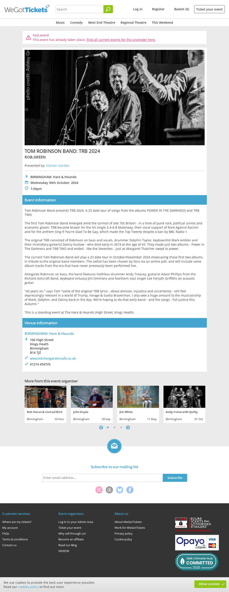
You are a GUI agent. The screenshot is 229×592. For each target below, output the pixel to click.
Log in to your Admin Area (75, 522)
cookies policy (28, 587)
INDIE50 (63, 551)
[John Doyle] (92, 396)
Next (128, 427)
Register (158, 9)
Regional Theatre (133, 22)
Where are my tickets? (17, 522)
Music (60, 22)
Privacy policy (123, 533)
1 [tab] (108, 427)
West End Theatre (101, 22)
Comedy (76, 22)
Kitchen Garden (58, 165)
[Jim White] (138, 396)
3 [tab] (121, 427)
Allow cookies (209, 584)
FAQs (5, 533)
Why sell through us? (72, 533)
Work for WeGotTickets (129, 528)
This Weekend (162, 22)
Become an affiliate (71, 539)
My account (10, 528)
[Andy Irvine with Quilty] (184, 396)
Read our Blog (67, 545)
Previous (101, 427)
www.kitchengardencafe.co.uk (53, 358)
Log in (137, 9)
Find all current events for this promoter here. (121, 40)
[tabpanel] (45, 404)
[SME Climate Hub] (197, 570)
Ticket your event (209, 9)
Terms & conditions (15, 539)
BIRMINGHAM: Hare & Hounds (49, 333)
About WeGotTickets (128, 522)
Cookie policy (123, 539)
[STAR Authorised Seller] (193, 531)
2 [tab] (114, 427)
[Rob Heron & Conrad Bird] (45, 396)
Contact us (9, 545)
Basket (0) (181, 9)
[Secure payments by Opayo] (197, 549)
